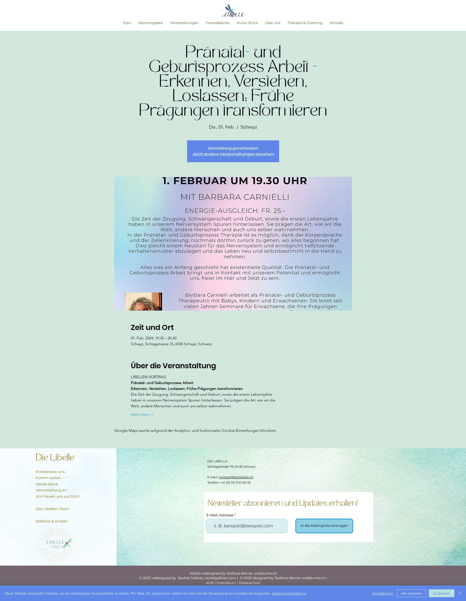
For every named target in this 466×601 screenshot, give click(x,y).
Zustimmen (441, 593)
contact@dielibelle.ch (236, 477)
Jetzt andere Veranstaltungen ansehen (233, 154)
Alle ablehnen (411, 593)
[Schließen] (460, 593)
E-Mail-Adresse (219, 515)
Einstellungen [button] (382, 593)
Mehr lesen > (142, 414)
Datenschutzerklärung (289, 593)
